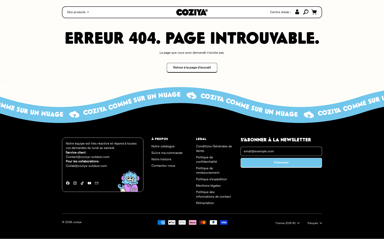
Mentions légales (208, 185)
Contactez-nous (163, 166)
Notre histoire (161, 159)
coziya (77, 222)
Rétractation (205, 203)
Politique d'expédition (211, 179)
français (313, 223)
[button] (306, 12)
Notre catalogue (163, 146)
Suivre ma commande (167, 153)
